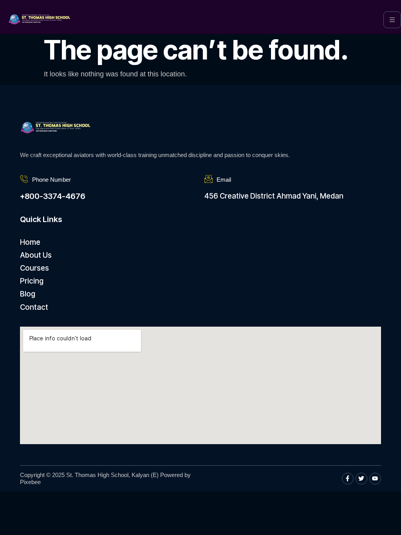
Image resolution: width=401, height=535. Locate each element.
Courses (34, 268)
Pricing (31, 281)
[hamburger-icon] (392, 19)
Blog (27, 293)
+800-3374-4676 (52, 196)
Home (30, 242)
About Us (36, 255)
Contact (34, 307)
